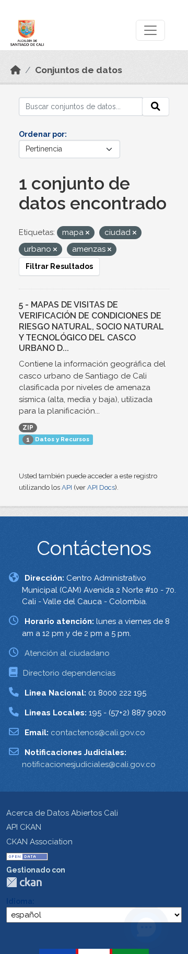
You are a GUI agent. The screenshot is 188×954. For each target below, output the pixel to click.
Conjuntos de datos (78, 70)
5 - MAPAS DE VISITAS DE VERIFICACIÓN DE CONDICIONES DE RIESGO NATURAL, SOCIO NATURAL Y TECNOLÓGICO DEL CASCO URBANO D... (91, 326)
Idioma (19, 901)
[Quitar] (87, 233)
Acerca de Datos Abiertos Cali (62, 813)
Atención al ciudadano (67, 653)
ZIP (27, 427)
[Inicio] (15, 70)
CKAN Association (39, 841)
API (67, 487)
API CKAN (23, 827)
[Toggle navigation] (150, 30)
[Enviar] (155, 106)
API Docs (101, 487)
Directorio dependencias (69, 673)
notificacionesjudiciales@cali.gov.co (89, 764)
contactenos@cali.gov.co (98, 732)
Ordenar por (42, 134)
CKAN (24, 882)
